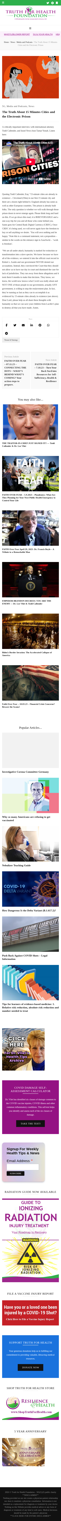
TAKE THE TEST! (31, 1123)
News (31, 106)
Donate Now (30, 1367)
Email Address (20, 1160)
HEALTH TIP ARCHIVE (39, 34)
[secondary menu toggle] (3, 3)
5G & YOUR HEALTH (16, 34)
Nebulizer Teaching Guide (16, 865)
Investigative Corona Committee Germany (25, 771)
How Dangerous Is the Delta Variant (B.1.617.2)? (29, 910)
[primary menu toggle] (30, 28)
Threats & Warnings (11, 340)
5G (3, 106)
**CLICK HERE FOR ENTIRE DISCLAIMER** (30, 1516)
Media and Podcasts (17, 106)
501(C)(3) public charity (46, 1492)
